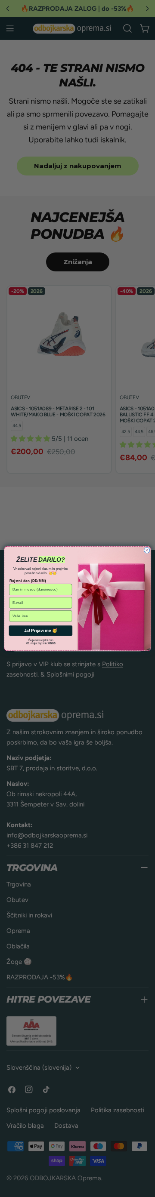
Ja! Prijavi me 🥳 (40, 630)
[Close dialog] (147, 550)
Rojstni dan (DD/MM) (27, 581)
